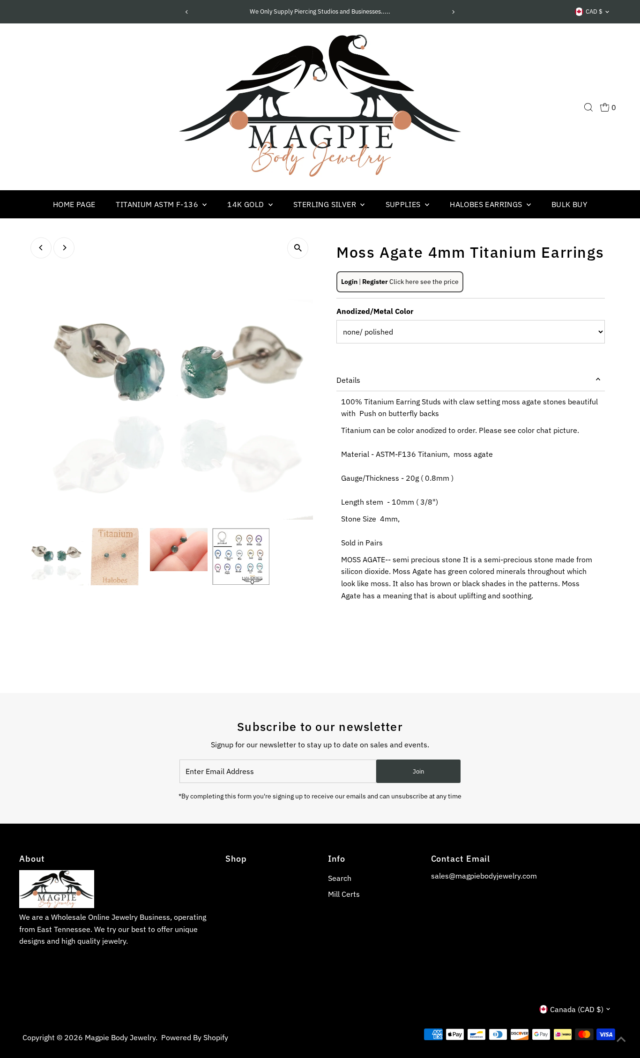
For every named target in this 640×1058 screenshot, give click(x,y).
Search (339, 878)
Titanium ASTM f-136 (158, 204)
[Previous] (187, 11)
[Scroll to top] (621, 1039)
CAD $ (594, 11)
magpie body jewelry (120, 1037)
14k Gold (246, 204)
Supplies (404, 204)
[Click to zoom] (297, 248)
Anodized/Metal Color (374, 311)
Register (375, 281)
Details (348, 380)
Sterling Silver (325, 204)
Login (349, 281)
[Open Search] (588, 107)
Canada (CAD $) (576, 1009)
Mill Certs (344, 894)
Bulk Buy (569, 204)
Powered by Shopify (194, 1037)
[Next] (452, 11)
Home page (74, 204)
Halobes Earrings (487, 204)
